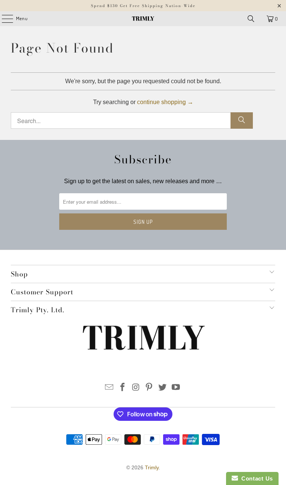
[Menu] (3, 18)
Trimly (152, 467)
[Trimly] (143, 18)
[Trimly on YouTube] (175, 388)
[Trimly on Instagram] (136, 388)
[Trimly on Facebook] (122, 388)
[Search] (251, 18)
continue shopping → (165, 102)
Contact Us (255, 478)
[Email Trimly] (109, 388)
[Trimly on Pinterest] (149, 388)
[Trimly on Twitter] (162, 388)
